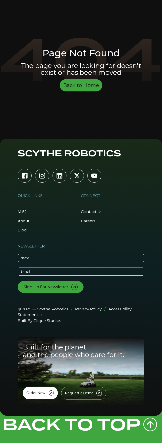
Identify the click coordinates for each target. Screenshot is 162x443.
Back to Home (81, 85)
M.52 (22, 211)
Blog (22, 230)
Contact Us (91, 211)
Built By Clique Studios (39, 320)
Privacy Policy (88, 309)
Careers (88, 221)
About (24, 221)
